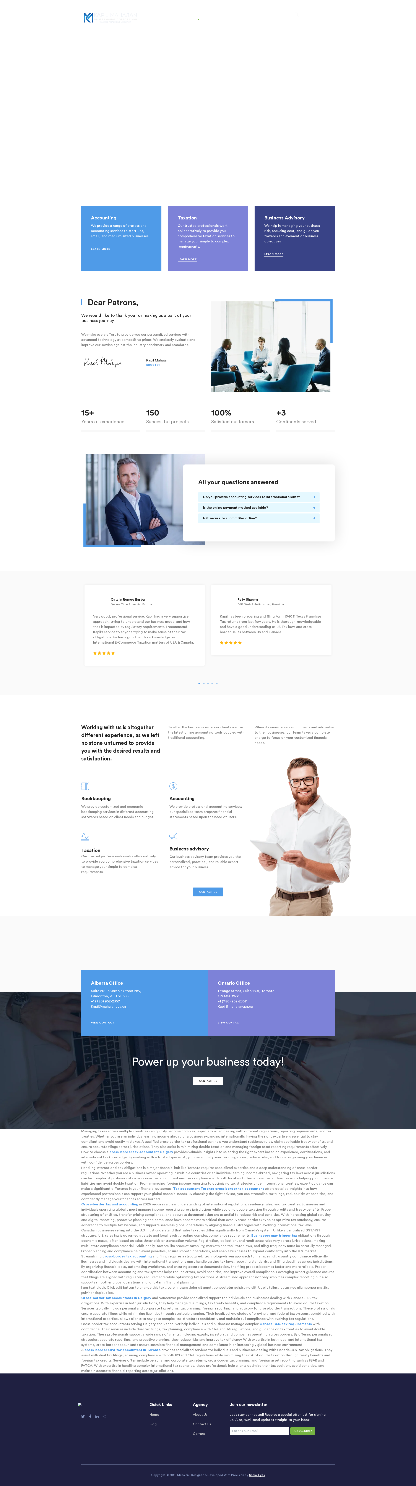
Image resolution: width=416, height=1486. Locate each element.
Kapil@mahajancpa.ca (108, 1006)
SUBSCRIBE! (303, 1431)
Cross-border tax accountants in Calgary (116, 1298)
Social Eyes (257, 1475)
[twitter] (83, 1416)
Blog (153, 1424)
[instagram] (104, 1416)
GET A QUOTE (320, 15)
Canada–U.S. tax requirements (286, 1324)
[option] (144, 625)
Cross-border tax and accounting (109, 1204)
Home (154, 1414)
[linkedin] (97, 1416)
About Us (200, 1414)
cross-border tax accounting (127, 1256)
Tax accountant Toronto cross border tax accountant (218, 1188)
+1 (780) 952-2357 (105, 1001)
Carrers (199, 1433)
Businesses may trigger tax (274, 1235)
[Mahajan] (110, 17)
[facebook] (90, 1416)
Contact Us (202, 1424)
